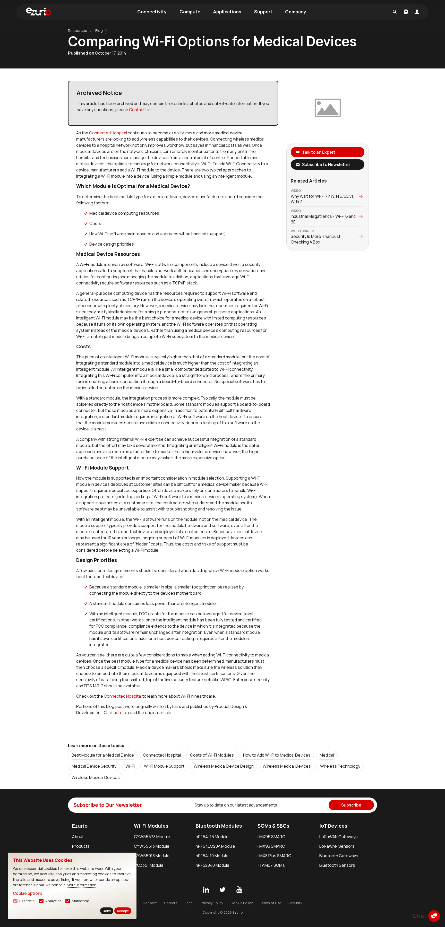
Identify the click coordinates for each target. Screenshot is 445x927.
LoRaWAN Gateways (338, 836)
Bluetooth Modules (219, 825)
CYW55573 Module (152, 836)
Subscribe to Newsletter (326, 164)
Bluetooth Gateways (338, 856)
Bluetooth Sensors (337, 865)
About (78, 836)
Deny (107, 910)
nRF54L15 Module (212, 836)
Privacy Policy (212, 902)
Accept (123, 910)
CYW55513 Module (151, 846)
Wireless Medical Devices (287, 766)
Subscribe (351, 805)
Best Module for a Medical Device (103, 755)
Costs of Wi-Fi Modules (212, 755)
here (118, 712)
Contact (150, 902)
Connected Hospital (108, 133)
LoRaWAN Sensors (337, 846)
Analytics (53, 900)
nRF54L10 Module (212, 856)
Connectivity (152, 11)
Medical (327, 755)
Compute (189, 11)
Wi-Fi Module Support (164, 766)
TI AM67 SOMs (271, 865)
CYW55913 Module (151, 856)
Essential (27, 900)
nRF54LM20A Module (215, 846)
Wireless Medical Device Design (224, 766)
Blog (99, 30)
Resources (77, 30)
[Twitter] (222, 890)
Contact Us (140, 109)
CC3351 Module (149, 865)
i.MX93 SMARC (271, 846)
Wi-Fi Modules (151, 825)
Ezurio (80, 825)
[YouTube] (239, 890)
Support (263, 11)
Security (295, 902)
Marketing (80, 900)
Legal (189, 902)
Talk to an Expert (318, 152)
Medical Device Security (94, 766)
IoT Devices (333, 825)
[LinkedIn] (206, 890)
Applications (227, 11)
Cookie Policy (241, 902)
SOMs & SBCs (273, 825)
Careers (170, 902)
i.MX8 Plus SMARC (274, 856)
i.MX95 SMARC (271, 836)
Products (81, 846)
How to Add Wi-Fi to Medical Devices (277, 755)
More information (82, 884)
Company (295, 11)
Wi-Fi (130, 766)
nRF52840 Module (212, 865)
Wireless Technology (340, 766)
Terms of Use (270, 902)
